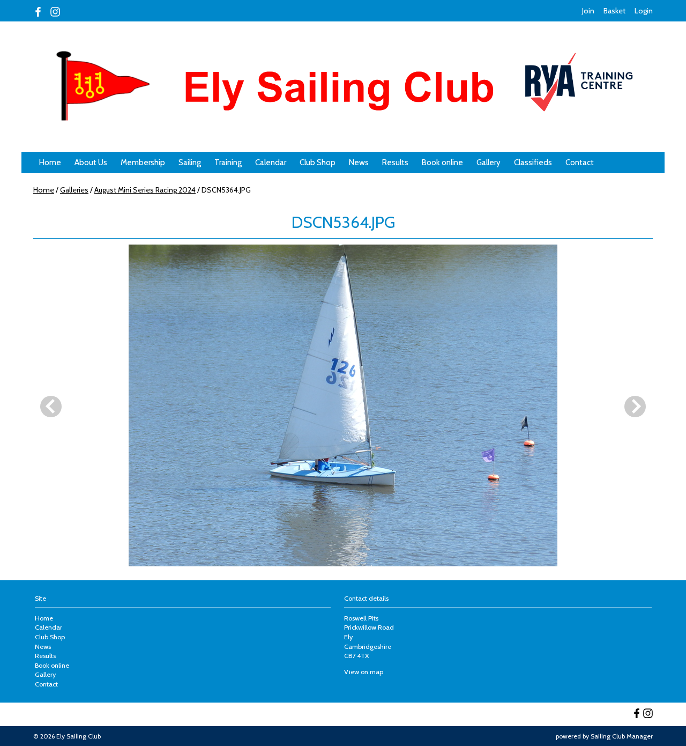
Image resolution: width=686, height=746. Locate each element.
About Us (90, 162)
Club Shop (317, 162)
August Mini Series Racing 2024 (145, 190)
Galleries (74, 190)
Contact (579, 162)
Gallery (488, 162)
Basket (614, 11)
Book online (442, 162)
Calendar (270, 162)
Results (395, 162)
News (359, 162)
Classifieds (533, 162)
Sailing (189, 162)
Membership (143, 162)
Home (50, 162)
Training (228, 162)
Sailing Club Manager (622, 736)
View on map (363, 672)
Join (588, 11)
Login (644, 11)
